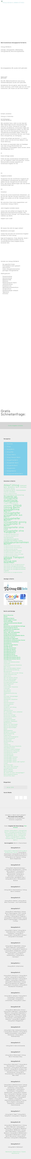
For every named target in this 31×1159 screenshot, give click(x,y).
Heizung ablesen (9, 704)
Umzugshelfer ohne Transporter (14, 531)
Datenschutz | (17, 1151)
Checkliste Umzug (9, 488)
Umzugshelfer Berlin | (11, 833)
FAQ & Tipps (7, 685)
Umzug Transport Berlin (13, 457)
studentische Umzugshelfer (11, 500)
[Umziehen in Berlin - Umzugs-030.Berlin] (12, 2)
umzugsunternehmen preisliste (11, 555)
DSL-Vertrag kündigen (10, 679)
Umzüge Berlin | (16, 836)
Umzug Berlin (10, 449)
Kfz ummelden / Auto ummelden (13, 711)
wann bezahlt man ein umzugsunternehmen (14, 564)
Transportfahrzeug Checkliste (12, 746)
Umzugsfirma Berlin (12, 460)
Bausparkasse (8, 671)
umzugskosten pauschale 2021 (11, 536)
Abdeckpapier (8, 660)
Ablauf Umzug (11, 485)
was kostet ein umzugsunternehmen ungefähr (15, 570)
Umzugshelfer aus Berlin (13, 515)
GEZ (5, 694)
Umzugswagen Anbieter (11, 757)
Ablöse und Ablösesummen (12, 662)
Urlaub (6, 763)
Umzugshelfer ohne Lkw (14, 528)
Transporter (7, 744)
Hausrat (6, 701)
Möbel (5, 729)
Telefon (6, 743)
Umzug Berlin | (14, 830)
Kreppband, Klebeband (10, 721)
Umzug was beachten (10, 561)
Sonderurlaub (8, 740)
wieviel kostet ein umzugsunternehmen (13, 572)
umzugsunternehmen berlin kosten (12, 546)
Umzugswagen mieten (10, 760)
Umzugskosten (10, 468)
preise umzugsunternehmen (10, 493)
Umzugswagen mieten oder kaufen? (14, 761)
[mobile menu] (28, 2)
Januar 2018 (10, 787)
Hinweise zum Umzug (10, 707)
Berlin (17, 487)
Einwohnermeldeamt (10, 680)
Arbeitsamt (23, 485)
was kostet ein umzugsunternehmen (15, 567)
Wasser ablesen (8, 769)
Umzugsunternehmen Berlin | (17, 832)
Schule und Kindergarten (11, 736)
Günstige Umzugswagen (11, 696)
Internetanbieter (21, 490)
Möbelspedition (8, 730)
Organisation (7, 735)
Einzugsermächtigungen (11, 682)
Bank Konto (7, 666)
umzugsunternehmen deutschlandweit (13, 547)
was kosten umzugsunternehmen (14, 566)
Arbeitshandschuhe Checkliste (13, 665)
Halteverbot (7, 697)
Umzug (8, 446)
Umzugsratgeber (9, 755)
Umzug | (6, 830)
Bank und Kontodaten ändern (12, 668)
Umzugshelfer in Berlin (12, 524)
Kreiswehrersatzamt (9, 719)
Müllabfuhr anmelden (10, 732)
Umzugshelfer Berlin (12, 462)
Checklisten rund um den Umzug (13, 673)
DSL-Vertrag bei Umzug (10, 677)
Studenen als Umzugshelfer (11, 497)
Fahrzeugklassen (9, 683)
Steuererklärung (8, 741)
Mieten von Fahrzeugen (11, 724)
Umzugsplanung (8, 754)
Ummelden (8, 505)
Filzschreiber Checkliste (11, 687)
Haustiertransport (9, 702)
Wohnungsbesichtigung (11, 774)
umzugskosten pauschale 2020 (11, 534)
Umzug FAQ (9, 452)
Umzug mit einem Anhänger (12, 749)
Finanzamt (7, 688)
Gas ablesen (7, 690)
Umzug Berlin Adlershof (11, 850)
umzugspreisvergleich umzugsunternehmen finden (13, 539)
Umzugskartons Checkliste (12, 750)
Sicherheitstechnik (9, 738)
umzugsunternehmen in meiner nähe (12, 552)
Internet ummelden (9, 491)
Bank (5, 487)
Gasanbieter (7, 691)
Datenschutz (7, 676)
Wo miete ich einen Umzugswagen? (14, 772)
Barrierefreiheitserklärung (11, 669)
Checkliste (9, 443)
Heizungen (7, 705)
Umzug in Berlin (11, 454)
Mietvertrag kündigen (10, 727)
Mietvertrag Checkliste (10, 726)
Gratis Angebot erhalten (15, 425)
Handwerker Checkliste (10, 699)
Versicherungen (8, 765)
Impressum (7, 708)
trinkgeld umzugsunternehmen (11, 503)
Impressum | (9, 1151)
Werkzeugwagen (8, 771)
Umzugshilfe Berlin (12, 465)
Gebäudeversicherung (10, 693)
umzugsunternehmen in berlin (13, 550)
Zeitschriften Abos (9, 775)
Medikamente (8, 722)
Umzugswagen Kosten (10, 758)
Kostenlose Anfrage (9, 715)
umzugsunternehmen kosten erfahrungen (13, 554)
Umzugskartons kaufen (10, 752)
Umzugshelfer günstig (15, 522)
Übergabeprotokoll (9, 747)
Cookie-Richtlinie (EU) (10, 674)
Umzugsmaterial (11, 471)
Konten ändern (8, 713)
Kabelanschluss (8, 710)
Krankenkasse (8, 718)
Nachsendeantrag (9, 733)
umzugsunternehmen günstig (10, 549)
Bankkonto (11, 487)
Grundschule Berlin (9, 490)
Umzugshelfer (12, 513)
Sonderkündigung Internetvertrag (14, 495)
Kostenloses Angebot (10, 716)
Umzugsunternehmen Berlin (14, 473)
